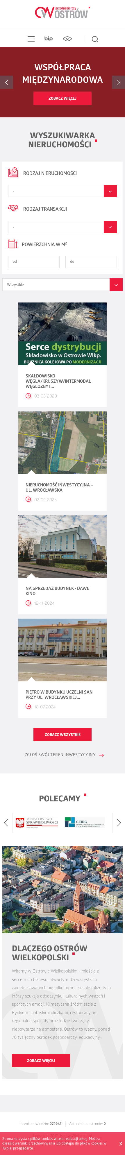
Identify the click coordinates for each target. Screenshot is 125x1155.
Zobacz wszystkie (63, 735)
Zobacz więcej (62, 99)
